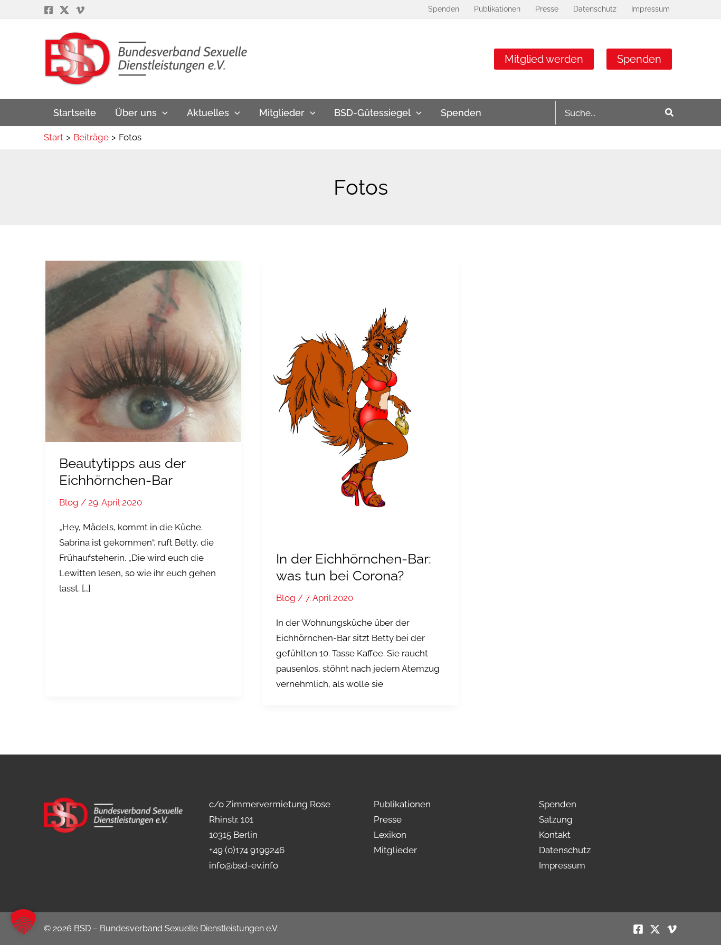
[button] (162, 112)
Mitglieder (395, 850)
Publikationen (402, 804)
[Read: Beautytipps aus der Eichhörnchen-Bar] (143, 350)
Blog (69, 502)
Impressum (562, 865)
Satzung (556, 819)
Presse (388, 819)
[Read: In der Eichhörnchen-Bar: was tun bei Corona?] (360, 398)
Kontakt (555, 834)
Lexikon (390, 834)
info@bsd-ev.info (243, 865)
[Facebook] (48, 10)
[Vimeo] (80, 10)
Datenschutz (565, 850)
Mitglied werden (544, 59)
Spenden (639, 59)
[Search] (670, 113)
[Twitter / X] (64, 10)
